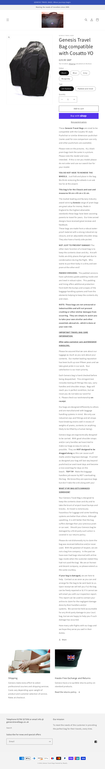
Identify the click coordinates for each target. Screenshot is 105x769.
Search (9, 728)
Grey (85, 73)
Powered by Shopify (61, 763)
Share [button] (64, 639)
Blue (75, 73)
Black (64, 73)
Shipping (72, 64)
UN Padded (66, 89)
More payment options (79, 122)
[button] (7, 20)
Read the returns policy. (66, 692)
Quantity (62, 94)
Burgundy (66, 79)
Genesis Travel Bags (49, 763)
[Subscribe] (49, 742)
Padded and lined (85, 89)
